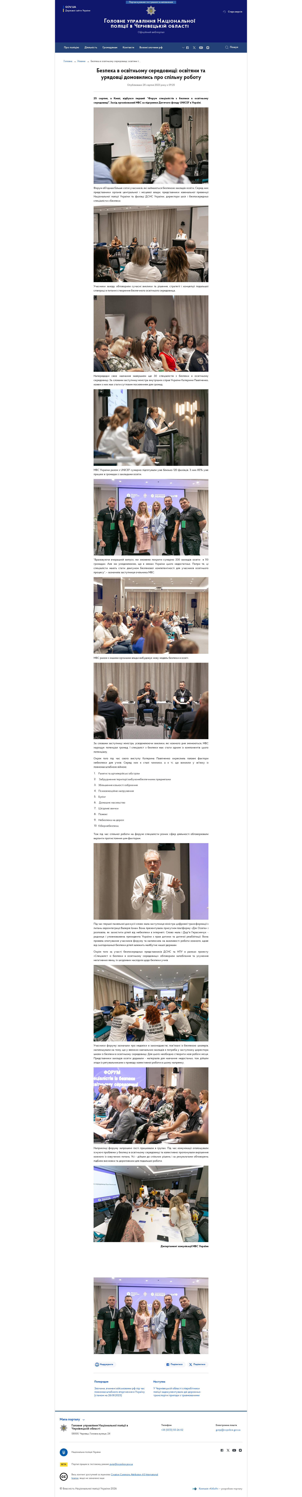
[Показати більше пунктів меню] (183, 47)
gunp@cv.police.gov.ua (228, 1430)
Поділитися (176, 1364)
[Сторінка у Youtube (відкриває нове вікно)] (201, 48)
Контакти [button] (128, 47)
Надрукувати (106, 1364)
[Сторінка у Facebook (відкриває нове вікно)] (187, 48)
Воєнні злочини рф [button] (151, 47)
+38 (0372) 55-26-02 (172, 1430)
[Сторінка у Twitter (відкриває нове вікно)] (194, 48)
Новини (81, 61)
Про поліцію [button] (71, 47)
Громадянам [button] (110, 47)
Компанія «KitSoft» (208, 1489)
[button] (73, 1420)
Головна (68, 61)
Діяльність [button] (90, 47)
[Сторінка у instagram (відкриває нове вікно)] (208, 48)
